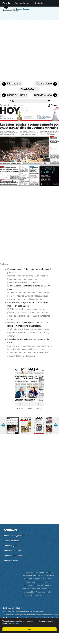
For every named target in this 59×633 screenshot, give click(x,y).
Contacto (38, 3)
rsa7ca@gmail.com (17, 536)
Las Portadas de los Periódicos (29, 408)
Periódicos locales (11, 560)
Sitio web (54, 105)
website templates (49, 618)
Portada (6, 3)
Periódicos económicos (13, 556)
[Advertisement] (29, 50)
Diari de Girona (43, 95)
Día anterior (14, 83)
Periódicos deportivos (12, 550)
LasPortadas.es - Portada (13, 618)
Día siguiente (44, 83)
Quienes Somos (22, 3)
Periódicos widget (10, 10)
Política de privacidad (11, 608)
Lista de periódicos (11, 541)
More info (15, 623)
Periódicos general (11, 546)
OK (29, 629)
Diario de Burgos (17, 95)
